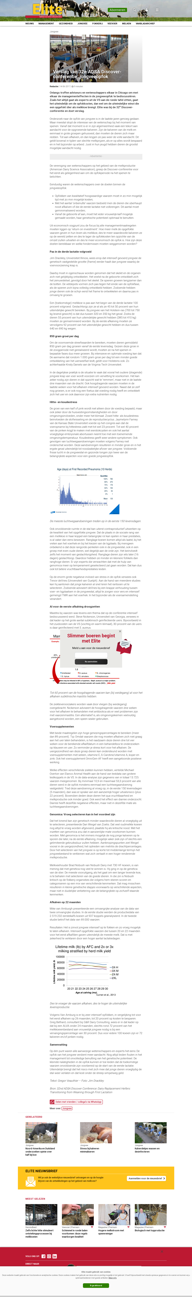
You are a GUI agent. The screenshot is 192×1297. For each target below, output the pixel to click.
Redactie (54, 86)
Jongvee (82, 23)
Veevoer (112, 23)
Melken (126, 23)
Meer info (113, 1278)
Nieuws (29, 23)
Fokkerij (97, 23)
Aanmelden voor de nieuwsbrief (145, 1178)
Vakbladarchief (145, 23)
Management (46, 23)
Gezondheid (66, 23)
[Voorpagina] (47, 11)
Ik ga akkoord (96, 1285)
